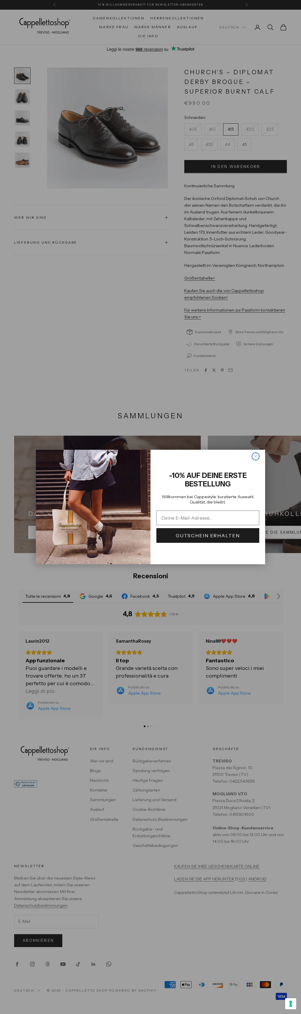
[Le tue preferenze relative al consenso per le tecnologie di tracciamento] (290, 1003)
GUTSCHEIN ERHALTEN (208, 535)
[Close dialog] (255, 456)
